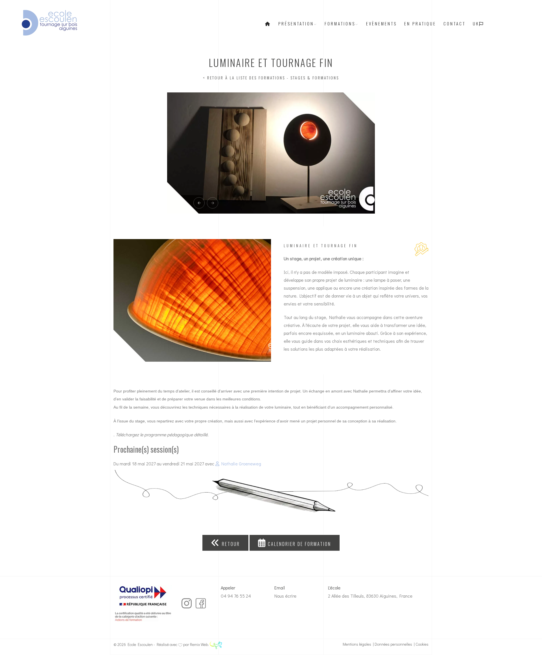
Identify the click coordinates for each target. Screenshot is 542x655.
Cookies (422, 644)
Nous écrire (285, 596)
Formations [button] (340, 23)
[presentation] (199, 203)
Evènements (381, 23)
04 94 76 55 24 (236, 596)
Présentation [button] (296, 23)
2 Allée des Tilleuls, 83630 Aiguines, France (370, 596)
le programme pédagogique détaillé (173, 434)
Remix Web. (200, 644)
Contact (454, 23)
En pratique (420, 23)
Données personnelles (393, 644)
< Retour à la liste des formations (244, 78)
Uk (476, 23)
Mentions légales (357, 644)
